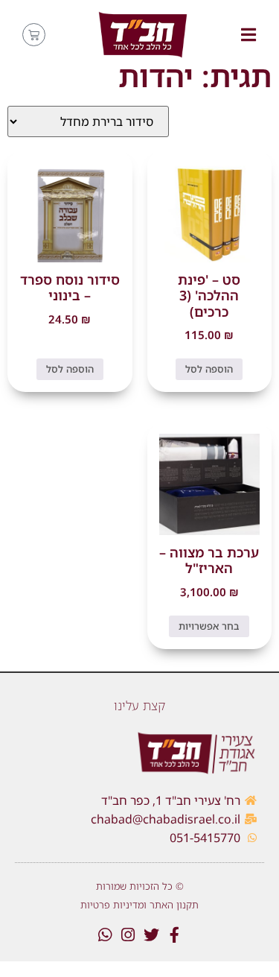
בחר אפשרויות (209, 626)
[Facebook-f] (174, 935)
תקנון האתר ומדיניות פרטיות (139, 904)
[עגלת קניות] (33, 34)
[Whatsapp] (105, 935)
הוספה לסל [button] (209, 369)
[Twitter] (151, 935)
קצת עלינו (139, 705)
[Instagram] (128, 935)
